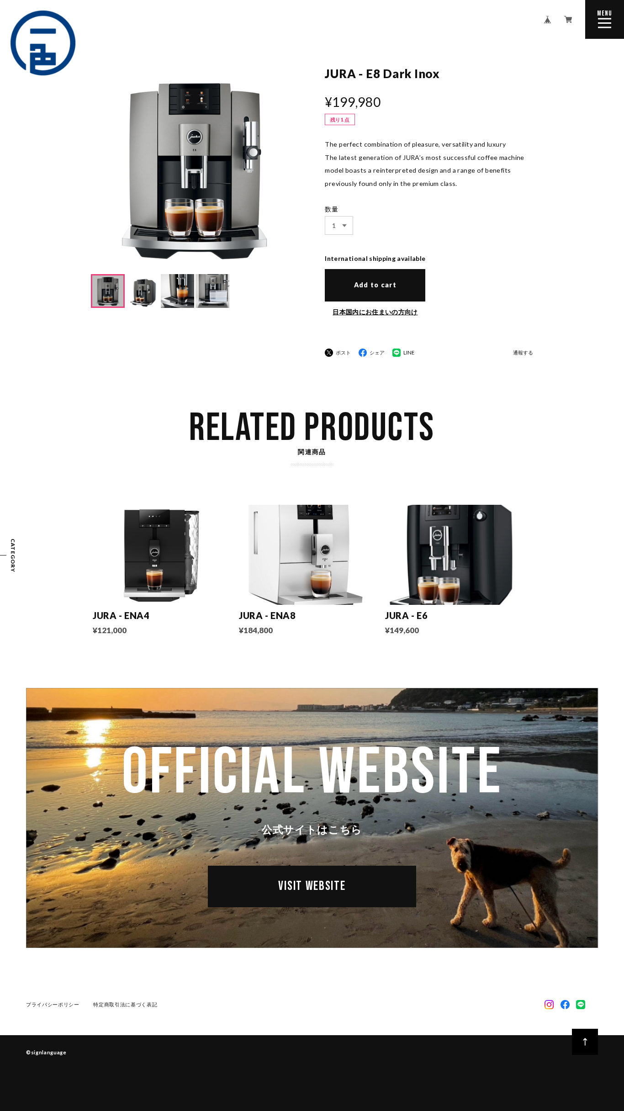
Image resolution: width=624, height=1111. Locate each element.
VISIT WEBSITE (311, 886)
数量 (331, 209)
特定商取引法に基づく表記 (125, 1004)
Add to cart (375, 285)
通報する (523, 352)
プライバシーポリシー (52, 1004)
